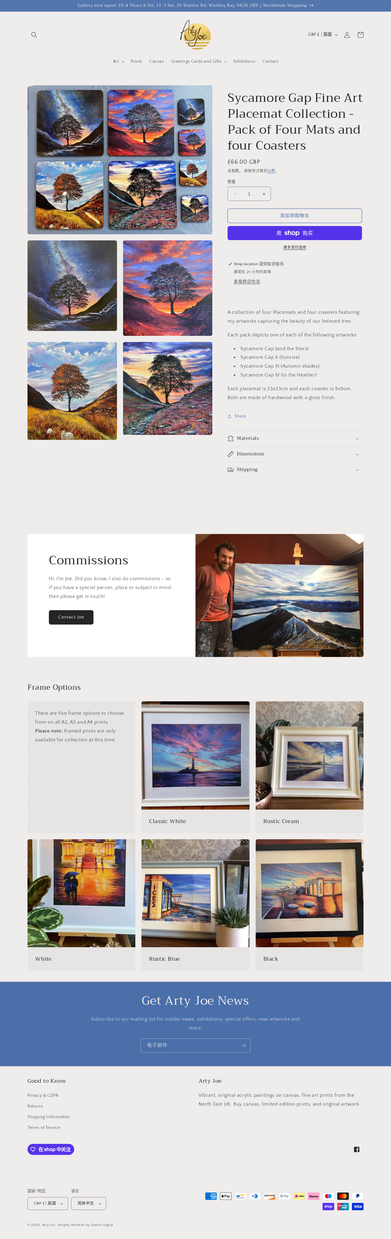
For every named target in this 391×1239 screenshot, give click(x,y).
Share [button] (240, 416)
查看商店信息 (247, 281)
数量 (232, 182)
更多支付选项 (294, 248)
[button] (34, 35)
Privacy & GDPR (42, 1095)
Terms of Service (43, 1127)
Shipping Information (48, 1117)
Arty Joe (49, 1225)
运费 (271, 171)
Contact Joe (71, 617)
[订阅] (243, 1045)
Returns (35, 1106)
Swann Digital (102, 1225)
